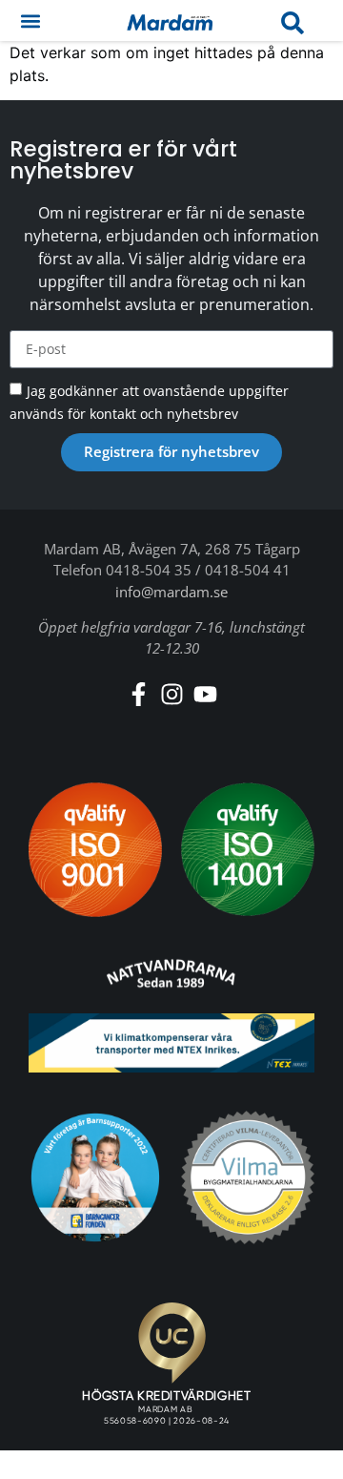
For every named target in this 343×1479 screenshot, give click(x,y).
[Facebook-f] (139, 694)
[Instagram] (172, 694)
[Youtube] (205, 694)
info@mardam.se (171, 591)
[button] (30, 20)
